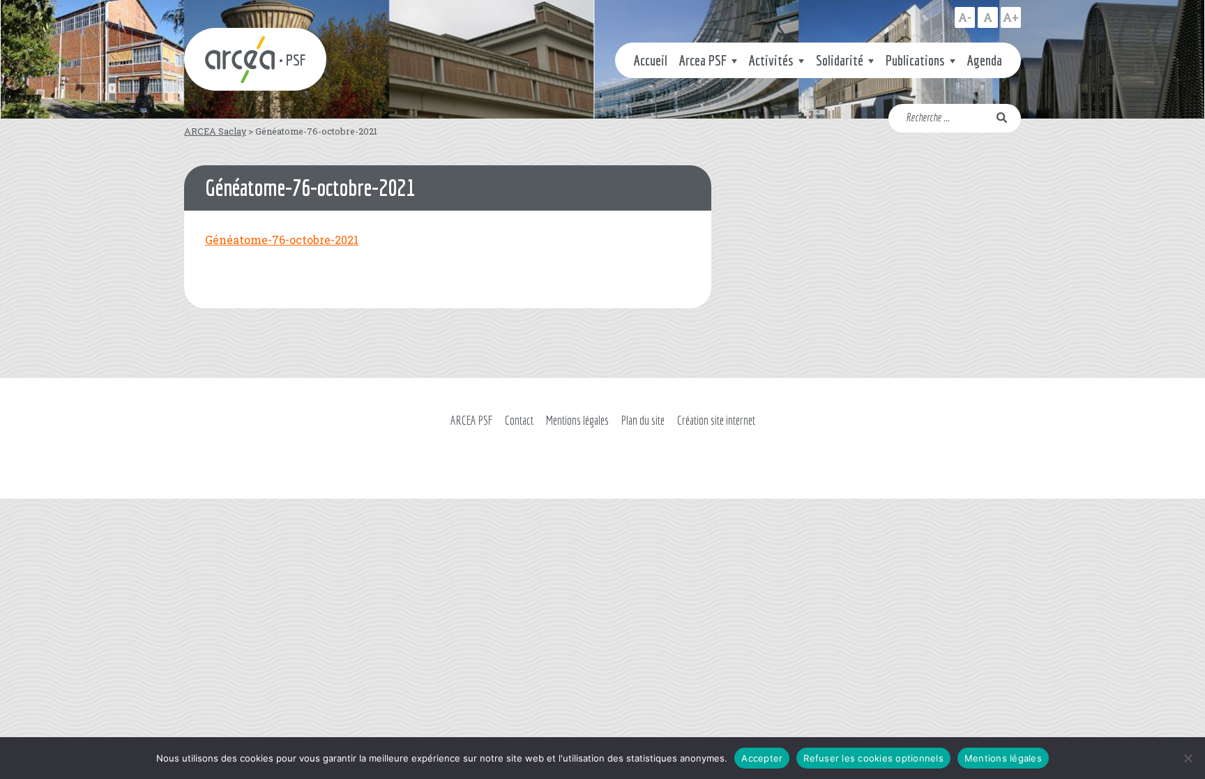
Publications (915, 60)
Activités (771, 60)
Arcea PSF (703, 60)
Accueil (650, 60)
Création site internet (716, 420)
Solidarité (839, 60)
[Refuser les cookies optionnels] (1188, 758)
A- (964, 17)
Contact (519, 420)
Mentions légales (577, 420)
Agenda (984, 60)
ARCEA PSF (471, 420)
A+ (1011, 17)
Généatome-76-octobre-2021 (281, 239)
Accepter (761, 758)
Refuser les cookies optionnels (873, 758)
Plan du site (643, 420)
